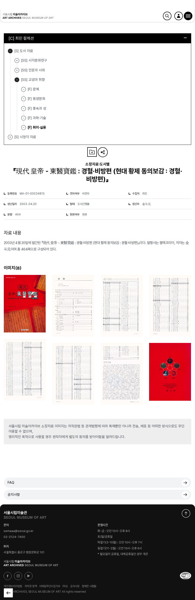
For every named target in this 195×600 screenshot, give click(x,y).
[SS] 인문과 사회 (17, 70)
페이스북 (7, 576)
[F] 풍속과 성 (37, 108)
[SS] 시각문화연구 (17, 60)
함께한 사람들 (89, 586)
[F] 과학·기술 (37, 118)
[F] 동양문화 (36, 99)
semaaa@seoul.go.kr (19, 531)
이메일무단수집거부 (49, 586)
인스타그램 (18, 576)
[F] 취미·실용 (37, 127)
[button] (188, 16)
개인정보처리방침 (13, 586)
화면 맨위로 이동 (186, 513)
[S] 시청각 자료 (10, 137)
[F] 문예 (33, 89)
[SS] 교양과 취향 (17, 80)
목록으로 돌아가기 (8, 592)
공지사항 (14, 495)
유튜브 (28, 576)
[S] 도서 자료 (10, 51)
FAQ (11, 482)
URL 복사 (103, 152)
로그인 (178, 16)
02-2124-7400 (14, 537)
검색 (167, 16)
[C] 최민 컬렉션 (21, 38)
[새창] (185, 576)
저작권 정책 (30, 586)
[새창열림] (25, 513)
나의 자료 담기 (92, 152)
